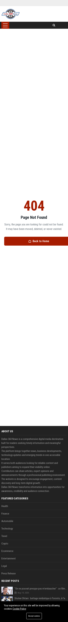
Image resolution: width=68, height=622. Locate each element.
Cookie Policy (19, 608)
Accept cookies (34, 616)
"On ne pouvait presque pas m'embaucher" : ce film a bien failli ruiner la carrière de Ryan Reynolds (40, 588)
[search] (54, 25)
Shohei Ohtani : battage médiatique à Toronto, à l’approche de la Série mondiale (40, 598)
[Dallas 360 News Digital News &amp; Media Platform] (10, 14)
